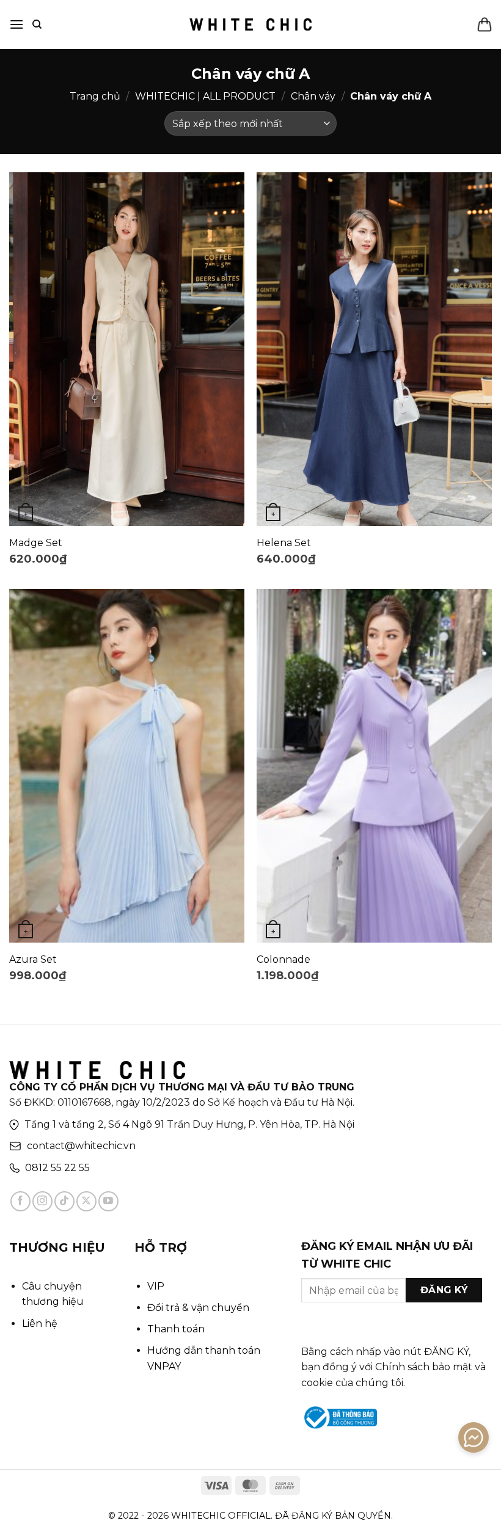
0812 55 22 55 (57, 1168)
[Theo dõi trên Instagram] (42, 1201)
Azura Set (33, 959)
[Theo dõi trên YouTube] (108, 1201)
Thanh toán (176, 1329)
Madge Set (35, 543)
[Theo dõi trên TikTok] (64, 1201)
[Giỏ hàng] (484, 24)
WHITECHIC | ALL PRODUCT (205, 96)
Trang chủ (95, 96)
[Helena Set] (374, 348)
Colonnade (283, 959)
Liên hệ (39, 1323)
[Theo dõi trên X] (86, 1201)
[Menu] (16, 24)
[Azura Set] (126, 766)
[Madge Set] (126, 348)
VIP (155, 1286)
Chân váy (313, 96)
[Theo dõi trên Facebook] (20, 1201)
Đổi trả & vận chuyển (198, 1307)
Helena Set (284, 543)
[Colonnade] (374, 766)
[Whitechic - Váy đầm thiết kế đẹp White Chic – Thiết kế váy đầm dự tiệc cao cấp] (250, 24)
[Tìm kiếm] (37, 24)
